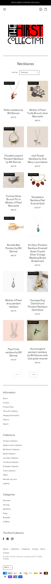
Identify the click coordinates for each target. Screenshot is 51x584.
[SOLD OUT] (13, 101)
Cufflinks (6, 522)
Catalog (35, 549)
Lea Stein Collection (10, 458)
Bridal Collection (9, 454)
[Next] (34, 374)
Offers (5, 475)
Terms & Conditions (10, 411)
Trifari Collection (9, 471)
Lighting (6, 483)
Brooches (6, 500)
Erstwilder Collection (11, 466)
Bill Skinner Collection (11, 449)
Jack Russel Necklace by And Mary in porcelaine (37, 159)
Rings (5, 513)
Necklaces (7, 509)
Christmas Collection (11, 462)
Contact (6, 403)
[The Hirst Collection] (25, 33)
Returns (6, 420)
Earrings (6, 505)
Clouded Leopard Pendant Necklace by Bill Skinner (13, 159)
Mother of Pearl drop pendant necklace (13, 303)
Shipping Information (11, 415)
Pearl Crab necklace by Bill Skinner (13, 352)
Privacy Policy (8, 407)
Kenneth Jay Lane (10, 479)
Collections (15, 549)
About (5, 398)
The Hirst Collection (14, 106)
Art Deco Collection (10, 441)
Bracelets (6, 517)
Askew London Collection (12, 445)
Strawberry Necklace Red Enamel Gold (37, 200)
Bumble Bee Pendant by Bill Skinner (13, 248)
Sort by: (15, 72)
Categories (25, 549)
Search (6, 424)
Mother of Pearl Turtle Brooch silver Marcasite (37, 113)
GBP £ (6, 567)
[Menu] (4, 9)
